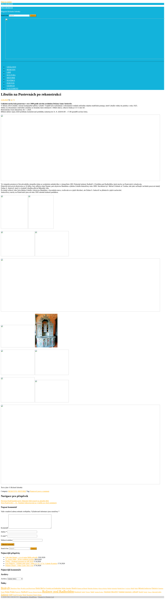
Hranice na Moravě (82, 588)
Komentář (4, 528)
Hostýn (74, 588)
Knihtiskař (114, 588)
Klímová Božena (102, 588)
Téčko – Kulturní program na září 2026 (19, 561)
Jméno (4, 532)
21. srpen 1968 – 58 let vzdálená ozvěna (19, 559)
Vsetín (145, 592)
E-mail (4, 536)
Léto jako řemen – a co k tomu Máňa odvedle (21, 557)
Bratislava (14, 588)
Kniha (109, 588)
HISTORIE (11, 78)
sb (11, 100)
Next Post (29, 503)
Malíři (136, 588)
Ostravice (160, 588)
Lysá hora (127, 588)
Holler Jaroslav (66, 588)
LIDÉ (9, 72)
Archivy (4, 579)
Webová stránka (6, 540)
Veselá (140, 592)
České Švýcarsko (17, 595)
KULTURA (11, 75)
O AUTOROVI (12, 88)
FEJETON (10, 83)
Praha (12, 592)
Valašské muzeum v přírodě (128, 592)
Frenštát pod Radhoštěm (53, 588)
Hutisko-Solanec (93, 588)
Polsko (7, 592)
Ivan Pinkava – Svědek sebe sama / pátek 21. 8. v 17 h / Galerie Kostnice (31, 563)
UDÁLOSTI (11, 67)
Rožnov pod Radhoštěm (58, 591)
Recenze (30, 592)
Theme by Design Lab (46, 597)
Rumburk (77, 592)
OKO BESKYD (7, 4)
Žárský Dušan (37, 595)
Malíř (132, 588)
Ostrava (155, 588)
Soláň (83, 592)
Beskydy (5, 588)
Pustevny (33, 491)
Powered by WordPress (28, 597)
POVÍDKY (11, 80)
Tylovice (87, 592)
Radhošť (24, 592)
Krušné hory (121, 588)
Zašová (4, 594)
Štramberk (30, 595)
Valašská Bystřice (99, 592)
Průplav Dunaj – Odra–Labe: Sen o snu (19, 565)
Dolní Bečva (40, 588)
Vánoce (150, 592)
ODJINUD (11, 86)
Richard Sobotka (37, 592)
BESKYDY (11, 70)
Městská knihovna (144, 588)
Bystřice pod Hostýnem (28, 588)
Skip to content (6, 2)
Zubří (10, 595)
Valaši (92, 592)
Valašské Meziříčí (111, 592)
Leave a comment (43, 491)
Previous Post (25, 501)
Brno (18, 588)
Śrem (24, 595)
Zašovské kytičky (156, 592)
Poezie (2, 592)
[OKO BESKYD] (2, 62)
